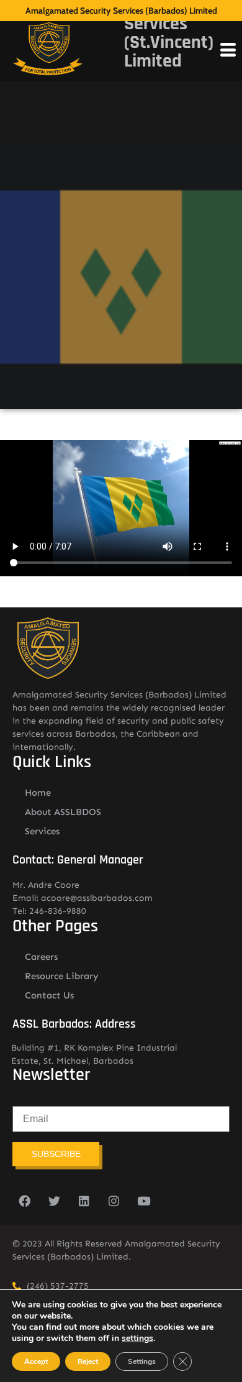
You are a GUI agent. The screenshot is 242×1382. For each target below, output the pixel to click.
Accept (36, 1361)
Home (38, 792)
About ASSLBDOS (63, 812)
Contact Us (49, 995)
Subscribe (56, 1154)
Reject (88, 1361)
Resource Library (62, 976)
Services (42, 831)
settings (137, 1338)
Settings (142, 1361)
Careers (41, 956)
